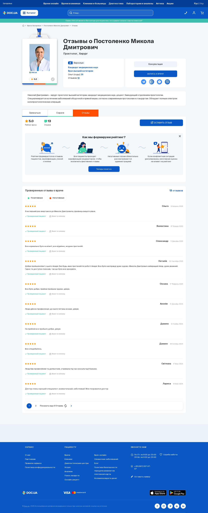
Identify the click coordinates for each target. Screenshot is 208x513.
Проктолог (70, 54)
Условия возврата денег (105, 478)
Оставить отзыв (163, 123)
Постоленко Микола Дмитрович (55, 25)
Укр (202, 3)
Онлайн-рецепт (72, 480)
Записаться (34, 113)
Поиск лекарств (72, 475)
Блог (96, 463)
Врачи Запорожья (33, 25)
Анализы (69, 471)
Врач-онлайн (100, 455)
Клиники (68, 459)
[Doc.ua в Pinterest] (183, 506)
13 (79, 78)
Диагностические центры (77, 463)
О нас (27, 455)
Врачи (67, 455)
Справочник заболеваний (106, 459)
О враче (60, 113)
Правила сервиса (33, 463)
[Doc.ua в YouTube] (176, 506)
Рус (196, 3)
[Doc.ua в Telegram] (170, 506)
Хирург (83, 54)
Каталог (31, 13)
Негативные (58, 198)
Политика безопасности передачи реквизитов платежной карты (105, 470)
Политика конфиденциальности (40, 467)
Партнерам (30, 459)
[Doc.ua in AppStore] (158, 493)
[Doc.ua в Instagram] (163, 506)
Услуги (67, 467)
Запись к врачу (155, 74)
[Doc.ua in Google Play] (177, 493)
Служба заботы (170, 455)
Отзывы (85, 113)
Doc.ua (26, 506)
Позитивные (37, 198)
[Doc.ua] (10, 13)
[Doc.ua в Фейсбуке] (157, 506)
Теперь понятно (104, 169)
